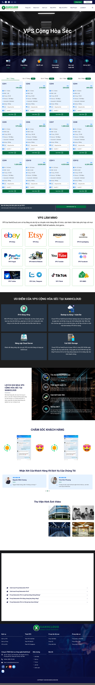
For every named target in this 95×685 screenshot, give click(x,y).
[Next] (44, 447)
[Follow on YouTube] (10, 666)
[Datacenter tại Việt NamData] (59, 513)
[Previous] (4, 447)
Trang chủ (28, 7)
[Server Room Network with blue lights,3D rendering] (59, 529)
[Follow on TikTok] (6, 666)
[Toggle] (87, 560)
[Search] (92, 7)
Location (82, 7)
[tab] (10, 78)
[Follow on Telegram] (13, 666)
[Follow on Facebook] (3, 666)
